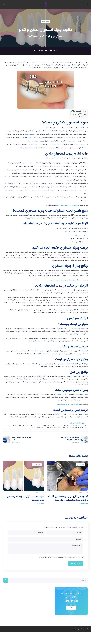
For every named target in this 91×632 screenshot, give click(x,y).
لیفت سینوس (82, 116)
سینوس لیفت (78, 328)
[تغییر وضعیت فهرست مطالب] (84, 111)
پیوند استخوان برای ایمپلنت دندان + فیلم (67, 205)
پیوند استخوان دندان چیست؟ (78, 114)
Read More (84, 504)
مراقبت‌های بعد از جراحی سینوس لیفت (68, 404)
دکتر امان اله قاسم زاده (39, 50)
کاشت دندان (45, 21)
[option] (67, 483)
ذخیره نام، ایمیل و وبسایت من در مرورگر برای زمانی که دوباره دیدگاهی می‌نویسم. (60, 557)
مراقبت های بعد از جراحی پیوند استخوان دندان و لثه (64, 280)
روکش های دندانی (29, 134)
